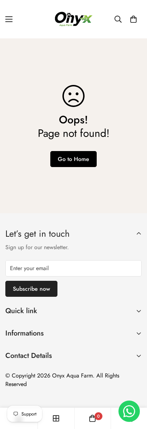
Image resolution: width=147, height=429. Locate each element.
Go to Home (73, 159)
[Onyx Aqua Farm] (73, 19)
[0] (133, 19)
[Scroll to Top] (134, 391)
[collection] (56, 418)
